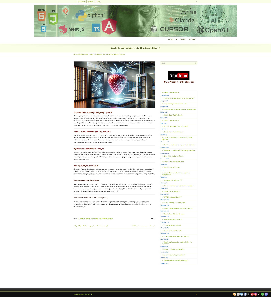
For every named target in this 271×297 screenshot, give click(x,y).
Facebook (196, 1)
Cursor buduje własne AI (172, 191)
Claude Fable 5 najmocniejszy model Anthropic (179, 145)
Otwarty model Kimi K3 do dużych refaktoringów (180, 109)
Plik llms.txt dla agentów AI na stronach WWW (179, 98)
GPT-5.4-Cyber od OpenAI (172, 231)
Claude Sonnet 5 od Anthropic (174, 132)
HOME (170, 39)
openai (88, 218)
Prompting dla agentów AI (172, 225)
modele (82, 218)
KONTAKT (90, 1)
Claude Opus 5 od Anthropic (173, 115)
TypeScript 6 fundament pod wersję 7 (176, 260)
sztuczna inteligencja (106, 218)
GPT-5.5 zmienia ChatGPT (173, 197)
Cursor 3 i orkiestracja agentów (174, 249)
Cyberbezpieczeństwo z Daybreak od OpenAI (179, 186)
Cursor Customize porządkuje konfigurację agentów (177, 138)
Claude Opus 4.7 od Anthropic (174, 214)
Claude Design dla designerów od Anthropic (178, 208)
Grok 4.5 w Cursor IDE (171, 120)
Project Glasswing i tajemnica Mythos (176, 236)
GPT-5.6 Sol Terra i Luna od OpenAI (176, 126)
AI (176, 39)
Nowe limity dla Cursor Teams (174, 156)
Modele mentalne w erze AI (173, 219)
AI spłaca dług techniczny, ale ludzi (175, 104)
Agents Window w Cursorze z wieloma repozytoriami (175, 173)
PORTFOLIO (81, 1)
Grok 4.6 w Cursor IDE (171, 92)
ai (78, 218)
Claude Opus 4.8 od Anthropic (174, 161)
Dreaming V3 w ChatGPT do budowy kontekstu (179, 150)
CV (75, 1)
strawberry (94, 218)
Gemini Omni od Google (172, 167)
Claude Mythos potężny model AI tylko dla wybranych (177, 243)
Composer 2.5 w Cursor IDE (173, 180)
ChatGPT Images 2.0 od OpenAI (174, 203)
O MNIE (183, 39)
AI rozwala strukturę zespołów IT (174, 255)
